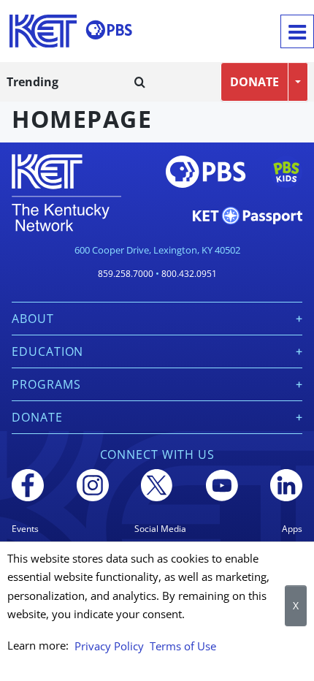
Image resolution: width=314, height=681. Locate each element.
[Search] (140, 82)
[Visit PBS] (109, 30)
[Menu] (297, 31)
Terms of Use (183, 646)
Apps (292, 528)
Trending (32, 82)
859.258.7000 (125, 273)
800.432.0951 (189, 273)
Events (25, 528)
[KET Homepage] (43, 31)
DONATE (254, 82)
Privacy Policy (109, 646)
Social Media (160, 528)
